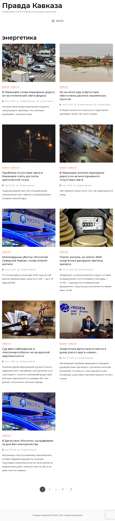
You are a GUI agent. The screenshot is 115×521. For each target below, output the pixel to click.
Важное (6, 87)
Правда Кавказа (27, 101)
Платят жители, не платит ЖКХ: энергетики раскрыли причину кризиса (81, 261)
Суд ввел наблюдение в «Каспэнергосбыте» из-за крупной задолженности (26, 352)
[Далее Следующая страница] (71, 489)
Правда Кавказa (32, 5)
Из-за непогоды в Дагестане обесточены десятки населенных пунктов (83, 96)
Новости (15, 87)
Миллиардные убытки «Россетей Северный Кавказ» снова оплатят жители (25, 261)
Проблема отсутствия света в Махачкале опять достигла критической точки (22, 176)
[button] (57, 21)
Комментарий (46, 101)
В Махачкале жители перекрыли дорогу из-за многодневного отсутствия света (82, 176)
